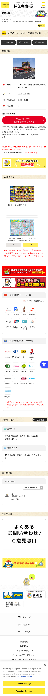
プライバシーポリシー (24, 651)
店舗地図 (40, 420)
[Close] (45, 665)
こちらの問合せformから (12, 152)
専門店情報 (41, 42)
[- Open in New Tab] (24, 274)
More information (24, 676)
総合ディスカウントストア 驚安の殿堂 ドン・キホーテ (24, 5)
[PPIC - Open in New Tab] (35, 597)
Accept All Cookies (24, 691)
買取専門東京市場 (18, 496)
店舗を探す (24, 563)
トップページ (6, 19)
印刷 (42, 26)
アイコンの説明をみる (35, 301)
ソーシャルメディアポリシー (24, 655)
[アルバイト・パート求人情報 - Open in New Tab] (24, 163)
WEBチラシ (25, 42)
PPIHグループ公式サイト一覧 (24, 659)
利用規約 (24, 646)
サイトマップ (24, 632)
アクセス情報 (9, 42)
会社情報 (24, 642)
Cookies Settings (24, 684)
